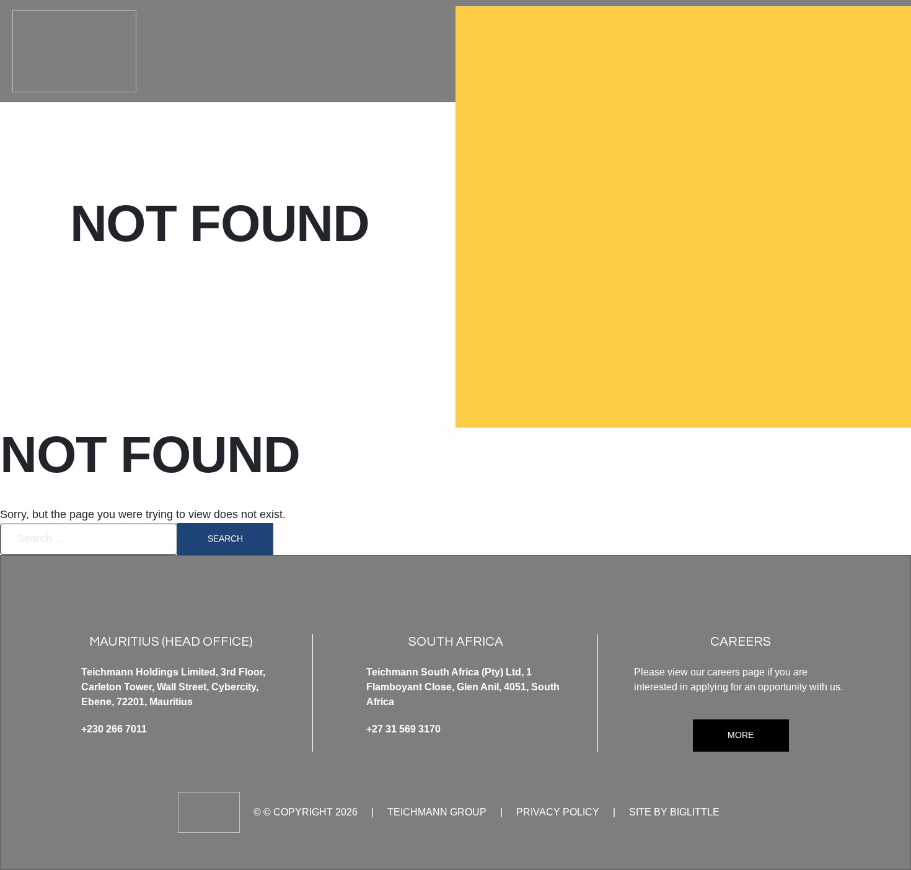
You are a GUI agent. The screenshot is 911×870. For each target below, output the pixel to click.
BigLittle (695, 812)
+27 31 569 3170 (403, 729)
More (741, 735)
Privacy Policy (557, 812)
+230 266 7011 (114, 729)
